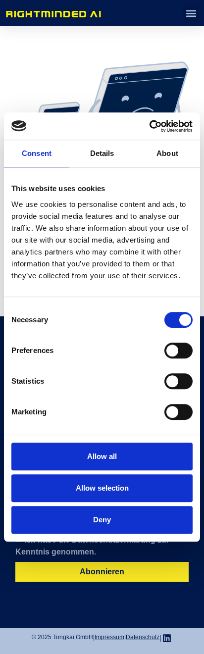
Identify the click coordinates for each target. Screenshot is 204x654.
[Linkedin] (166, 638)
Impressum (109, 637)
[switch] (178, 350)
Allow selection (102, 488)
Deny (102, 519)
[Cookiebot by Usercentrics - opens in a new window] (149, 126)
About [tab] (167, 153)
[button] (191, 13)
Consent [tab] (36, 153)
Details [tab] (102, 153)
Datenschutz (142, 637)
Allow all (102, 456)
